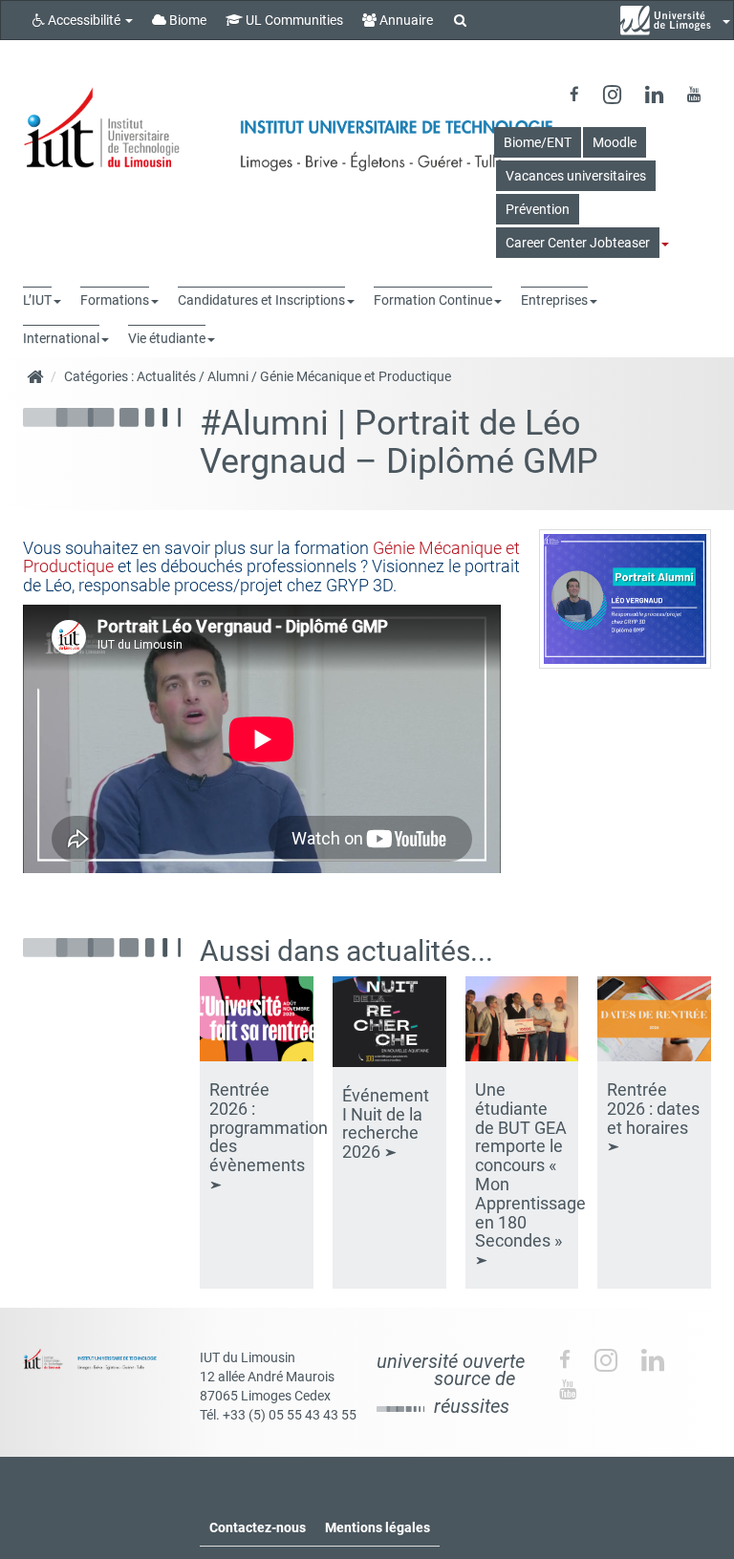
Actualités (166, 376)
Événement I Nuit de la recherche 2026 (385, 1123)
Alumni (227, 376)
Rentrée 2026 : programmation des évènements (268, 1127)
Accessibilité (84, 20)
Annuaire (405, 20)
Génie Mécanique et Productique (355, 376)
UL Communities (293, 20)
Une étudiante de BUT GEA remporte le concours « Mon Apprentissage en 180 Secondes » (530, 1164)
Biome (186, 20)
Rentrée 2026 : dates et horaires (653, 1108)
